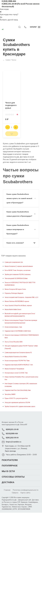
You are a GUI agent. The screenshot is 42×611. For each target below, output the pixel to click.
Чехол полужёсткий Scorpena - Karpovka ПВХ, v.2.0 (21, 297)
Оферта (15, 493)
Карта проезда (10, 451)
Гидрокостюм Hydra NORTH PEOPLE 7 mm (19, 365)
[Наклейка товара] (4, 72)
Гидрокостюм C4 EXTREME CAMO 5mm (18, 331)
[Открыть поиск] (19, 27)
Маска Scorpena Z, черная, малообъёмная (19, 266)
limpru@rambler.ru (13, 442)
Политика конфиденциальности (25, 490)
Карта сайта (25, 493)
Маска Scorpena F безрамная (14, 369)
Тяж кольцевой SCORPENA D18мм (16, 278)
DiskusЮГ (23, 424)
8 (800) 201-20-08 (9, 4)
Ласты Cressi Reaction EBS (14, 342)
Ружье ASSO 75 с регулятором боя (16, 398)
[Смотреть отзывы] (9, 114)
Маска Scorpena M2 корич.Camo (15, 289)
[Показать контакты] (25, 27)
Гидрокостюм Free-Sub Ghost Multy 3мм (18, 390)
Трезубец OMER (10, 394)
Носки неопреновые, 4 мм (13, 327)
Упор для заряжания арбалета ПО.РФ (17, 402)
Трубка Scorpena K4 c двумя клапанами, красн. (20, 406)
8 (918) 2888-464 (9, 1)
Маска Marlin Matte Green (13, 309)
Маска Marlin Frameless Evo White (16, 356)
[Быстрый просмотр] (18, 78)
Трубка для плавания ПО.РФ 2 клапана (17, 274)
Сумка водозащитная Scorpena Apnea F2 (18, 352)
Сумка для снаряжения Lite (14, 262)
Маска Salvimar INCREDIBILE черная (17, 301)
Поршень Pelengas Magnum (14, 293)
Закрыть (31, 516)
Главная (7, 490)
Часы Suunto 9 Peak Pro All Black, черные (18, 305)
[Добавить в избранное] (18, 74)
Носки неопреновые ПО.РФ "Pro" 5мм (17, 360)
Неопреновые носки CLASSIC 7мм (16, 373)
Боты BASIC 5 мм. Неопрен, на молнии (17, 270)
